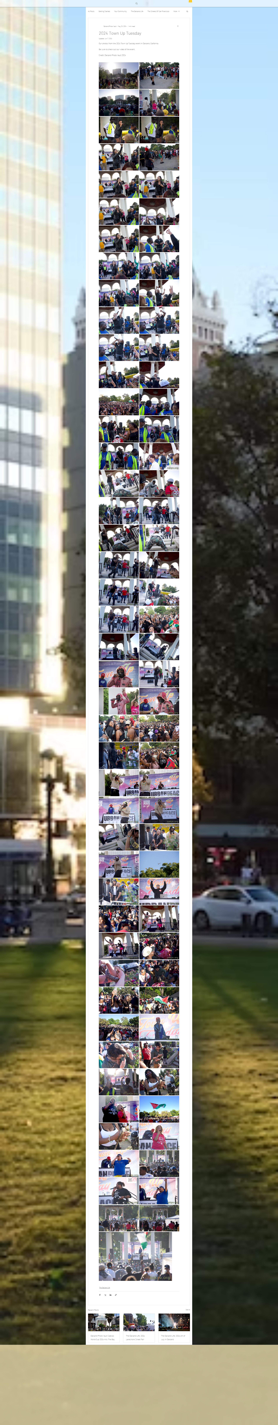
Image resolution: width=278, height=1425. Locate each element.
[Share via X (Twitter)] (105, 1295)
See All (188, 1309)
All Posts (91, 11)
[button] (187, 11)
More (175, 11)
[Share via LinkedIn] (110, 1295)
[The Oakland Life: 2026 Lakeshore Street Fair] (139, 1322)
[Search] (136, 3)
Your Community (120, 11)
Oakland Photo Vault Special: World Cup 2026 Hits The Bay (103, 1337)
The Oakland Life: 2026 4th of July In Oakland (173, 1337)
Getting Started (104, 11)
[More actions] (178, 26)
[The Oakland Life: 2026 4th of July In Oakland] (174, 1322)
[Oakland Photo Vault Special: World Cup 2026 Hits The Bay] (103, 1322)
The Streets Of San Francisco (158, 11)
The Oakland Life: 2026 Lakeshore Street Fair (135, 1337)
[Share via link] (116, 1295)
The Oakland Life (137, 11)
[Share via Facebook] (100, 1295)
